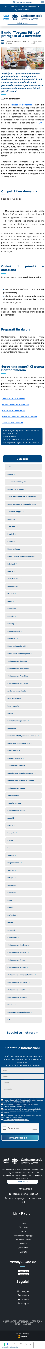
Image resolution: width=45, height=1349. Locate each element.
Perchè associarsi (24, 1239)
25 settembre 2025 (37, 42)
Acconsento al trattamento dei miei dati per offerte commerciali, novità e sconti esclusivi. (19, 1105)
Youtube (25, 1299)
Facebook (24, 1295)
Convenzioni (23, 1248)
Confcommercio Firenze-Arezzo (18, 42)
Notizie (23, 1243)
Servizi (23, 1231)
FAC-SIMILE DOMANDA (13, 410)
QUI (40, 122)
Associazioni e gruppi (23, 1235)
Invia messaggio (18, 1138)
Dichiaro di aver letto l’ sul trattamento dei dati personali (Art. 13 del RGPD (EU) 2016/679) (22, 1101)
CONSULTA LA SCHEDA (13, 398)
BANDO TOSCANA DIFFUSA (15, 404)
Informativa (23, 1100)
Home (23, 1223)
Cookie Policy (23, 1274)
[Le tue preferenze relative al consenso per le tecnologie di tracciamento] (4, 1344)
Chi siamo (23, 1227)
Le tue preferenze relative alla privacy (19, 1344)
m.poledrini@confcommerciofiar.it (23, 442)
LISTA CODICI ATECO (12, 422)
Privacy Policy (23, 1271)
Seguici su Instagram (22, 1032)
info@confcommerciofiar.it (25, 1194)
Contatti (23, 1252)
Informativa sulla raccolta (10, 1347)
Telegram (24, 1303)
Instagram (24, 1291)
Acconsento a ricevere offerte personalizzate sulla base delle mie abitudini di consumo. (21, 1116)
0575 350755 (23, 10)
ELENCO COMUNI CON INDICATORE (19, 416)
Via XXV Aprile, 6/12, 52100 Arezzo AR (23, 7)
